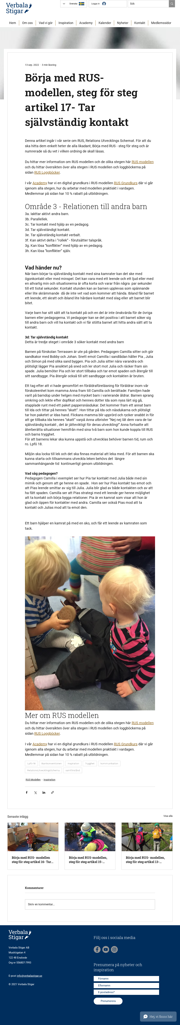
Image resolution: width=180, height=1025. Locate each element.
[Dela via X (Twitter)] (35, 792)
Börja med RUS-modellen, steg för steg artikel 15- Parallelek (88, 859)
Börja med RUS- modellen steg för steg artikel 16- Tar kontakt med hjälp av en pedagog (31, 859)
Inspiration (49, 779)
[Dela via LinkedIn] (44, 792)
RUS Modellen (33, 779)
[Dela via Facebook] (26, 792)
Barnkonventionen (51, 763)
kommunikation (109, 763)
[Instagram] (114, 949)
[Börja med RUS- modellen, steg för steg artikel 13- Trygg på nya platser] (147, 837)
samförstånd (73, 770)
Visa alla (168, 816)
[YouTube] (105, 949)
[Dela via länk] (52, 792)
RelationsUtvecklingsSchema (43, 770)
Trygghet (90, 763)
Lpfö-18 (31, 763)
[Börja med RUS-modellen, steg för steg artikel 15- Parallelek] (90, 837)
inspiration (73, 763)
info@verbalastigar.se (29, 975)
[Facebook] (97, 949)
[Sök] (172, 3)
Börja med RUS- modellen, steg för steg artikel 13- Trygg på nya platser (145, 859)
